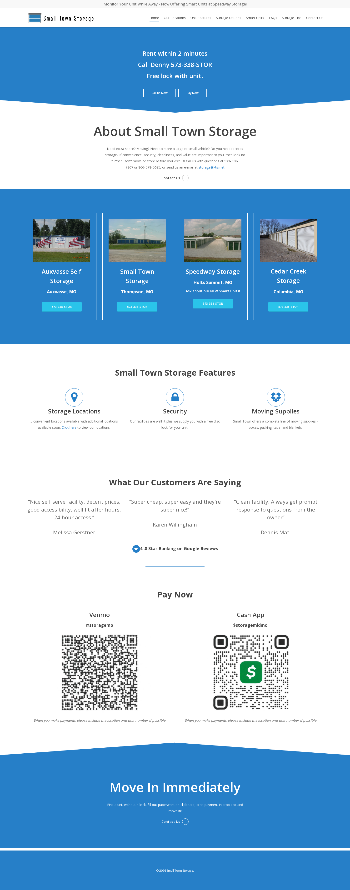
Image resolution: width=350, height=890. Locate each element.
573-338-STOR (191, 64)
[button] (159, 93)
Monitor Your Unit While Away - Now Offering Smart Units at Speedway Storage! (175, 4)
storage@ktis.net (212, 167)
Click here (69, 427)
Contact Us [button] (170, 178)
